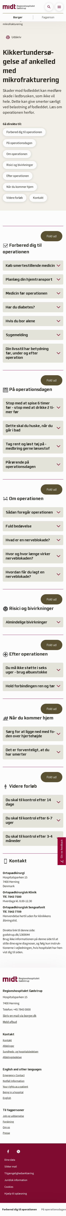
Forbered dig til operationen (24, 132)
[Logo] (19, 7)
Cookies (8, 1187)
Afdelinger (8, 1046)
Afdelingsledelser (12, 1057)
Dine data (9, 1160)
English (7, 1098)
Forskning (8, 1122)
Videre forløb (14, 198)
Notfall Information (13, 1081)
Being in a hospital (13, 1092)
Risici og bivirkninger (19, 165)
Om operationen (16, 154)
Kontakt (38, 198)
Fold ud (51, 236)
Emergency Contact (14, 1075)
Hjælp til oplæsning (15, 1194)
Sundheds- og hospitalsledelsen (20, 1052)
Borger (18, 17)
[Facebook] (8, 1151)
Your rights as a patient (15, 1087)
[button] (49, 7)
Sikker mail (10, 1167)
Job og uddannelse (13, 1116)
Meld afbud (10, 1022)
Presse (6, 1133)
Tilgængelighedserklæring (19, 1173)
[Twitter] (18, 1151)
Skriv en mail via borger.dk (19, 1016)
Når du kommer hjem (19, 187)
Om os (6, 1127)
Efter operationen (17, 176)
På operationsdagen (19, 143)
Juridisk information (15, 1180)
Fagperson (48, 17)
